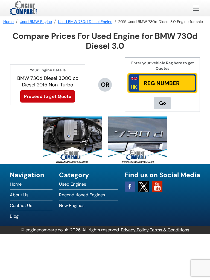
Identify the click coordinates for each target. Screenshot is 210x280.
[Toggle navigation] (196, 8)
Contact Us (21, 205)
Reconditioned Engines (82, 195)
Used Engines (72, 184)
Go (162, 103)
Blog (14, 216)
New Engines (71, 205)
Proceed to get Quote (47, 96)
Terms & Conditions (169, 230)
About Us (19, 195)
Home (16, 184)
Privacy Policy (135, 230)
